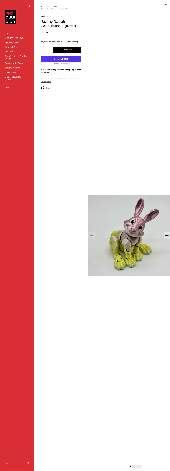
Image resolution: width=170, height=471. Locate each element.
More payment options (61, 64)
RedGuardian (46, 16)
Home (43, 6)
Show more (46, 81)
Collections (53, 6)
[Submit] (28, 463)
